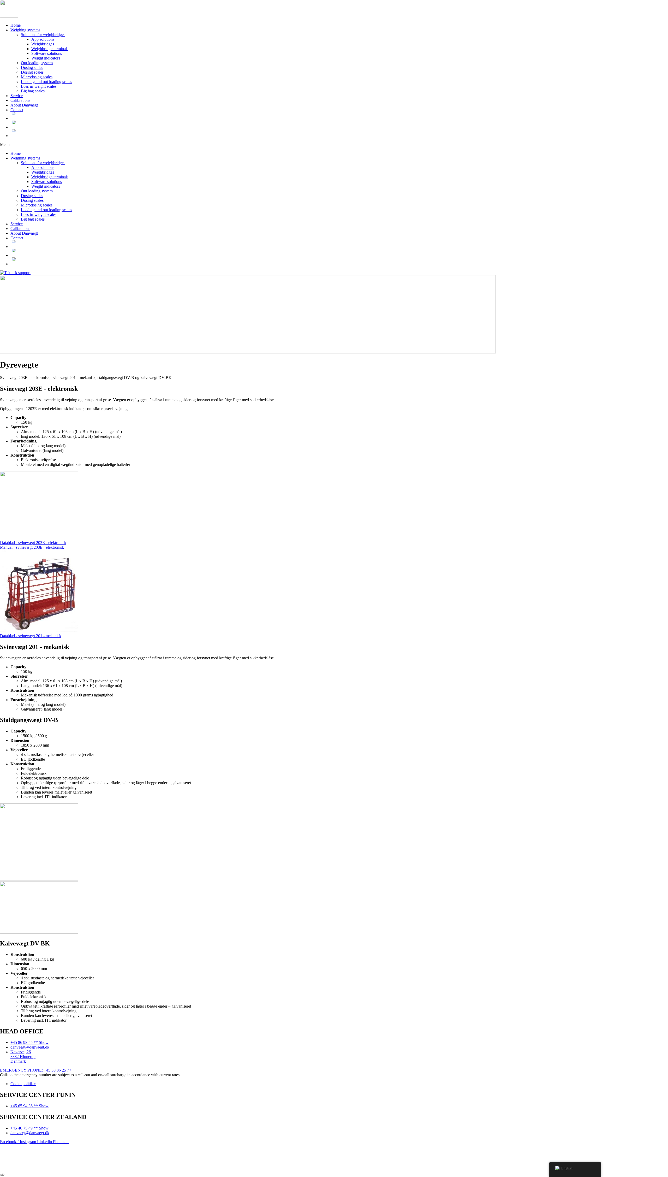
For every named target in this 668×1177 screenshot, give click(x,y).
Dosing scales (32, 72)
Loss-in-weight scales (38, 86)
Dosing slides (32, 67)
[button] (334, 144)
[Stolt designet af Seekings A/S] (2, 1174)
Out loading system (37, 63)
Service (16, 95)
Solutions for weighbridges (43, 34)
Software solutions (46, 53)
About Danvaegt (24, 105)
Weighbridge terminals (49, 48)
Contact (16, 110)
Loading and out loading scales (46, 81)
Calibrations (20, 100)
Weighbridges (42, 44)
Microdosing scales (36, 77)
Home (15, 25)
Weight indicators (45, 58)
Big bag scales (33, 91)
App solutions (42, 39)
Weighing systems (25, 30)
